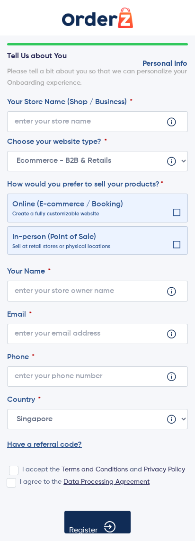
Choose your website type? (55, 142)
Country (22, 400)
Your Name (27, 271)
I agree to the (85, 482)
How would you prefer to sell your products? (83, 184)
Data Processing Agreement (106, 482)
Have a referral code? (44, 445)
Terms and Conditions (95, 469)
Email (17, 315)
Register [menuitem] (83, 530)
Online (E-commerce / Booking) (67, 209)
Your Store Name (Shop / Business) (68, 102)
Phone (19, 357)
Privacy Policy (164, 469)
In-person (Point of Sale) (61, 241)
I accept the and (103, 469)
